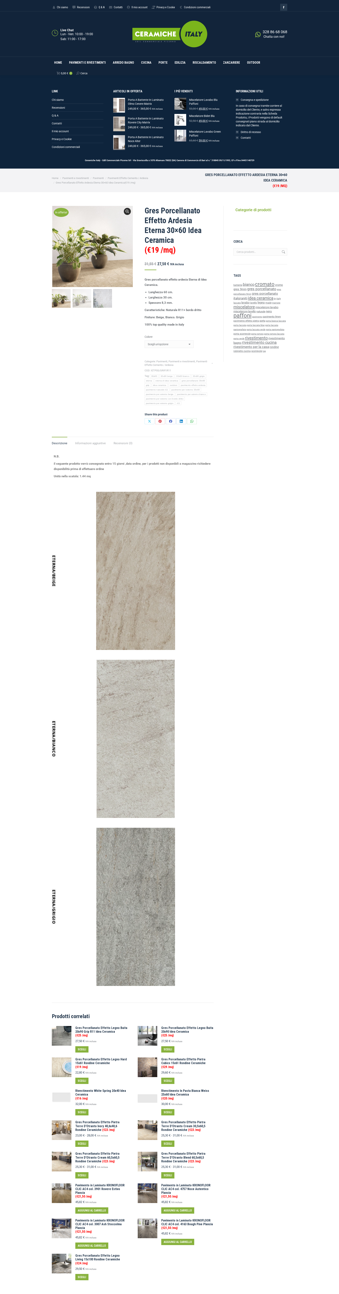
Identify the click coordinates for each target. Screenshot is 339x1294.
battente (237, 285)
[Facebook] (171, 421)
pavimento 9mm (272, 316)
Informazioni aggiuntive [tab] (90, 443)
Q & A (55, 115)
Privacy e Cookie (62, 139)
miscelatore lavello (244, 311)
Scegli (82, 1049)
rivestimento (256, 337)
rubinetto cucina (242, 351)
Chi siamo (58, 99)
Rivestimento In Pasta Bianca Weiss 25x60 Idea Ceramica (185, 1094)
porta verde (238, 338)
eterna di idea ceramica (167, 381)
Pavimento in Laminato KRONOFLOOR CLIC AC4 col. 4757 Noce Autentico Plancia (186, 1191)
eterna (149, 381)
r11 (178, 403)
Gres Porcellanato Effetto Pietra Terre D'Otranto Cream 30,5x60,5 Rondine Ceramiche (183, 1126)
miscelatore (244, 306)
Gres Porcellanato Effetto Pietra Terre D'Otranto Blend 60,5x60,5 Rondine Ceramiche (183, 1157)
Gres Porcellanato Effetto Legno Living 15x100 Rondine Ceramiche (97, 1259)
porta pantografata (275, 329)
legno (261, 302)
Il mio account (60, 131)
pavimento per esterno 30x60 (185, 390)
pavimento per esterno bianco (191, 394)
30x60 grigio (199, 376)
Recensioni (58, 107)
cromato (264, 284)
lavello (253, 302)
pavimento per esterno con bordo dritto (164, 399)
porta (262, 320)
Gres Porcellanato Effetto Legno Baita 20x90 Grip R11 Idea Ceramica (101, 1031)
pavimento (257, 316)
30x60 (154, 376)
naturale (260, 311)
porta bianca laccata (276, 321)
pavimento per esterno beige (160, 394)
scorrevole (256, 351)
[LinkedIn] (181, 421)
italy (278, 298)
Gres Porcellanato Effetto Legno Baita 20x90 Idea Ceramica (187, 1031)
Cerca (283, 252)
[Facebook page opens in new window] (283, 7)
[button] (127, 211)
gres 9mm (240, 289)
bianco (248, 284)
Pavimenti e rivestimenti (182, 361)
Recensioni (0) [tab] (123, 443)
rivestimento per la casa (251, 347)
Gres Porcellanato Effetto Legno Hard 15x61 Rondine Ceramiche (101, 1063)
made (268, 302)
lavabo (245, 302)
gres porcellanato (261, 289)
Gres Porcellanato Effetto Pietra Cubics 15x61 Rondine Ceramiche (183, 1063)
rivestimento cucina (259, 342)
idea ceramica (159, 385)
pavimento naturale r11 (157, 390)
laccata (237, 303)
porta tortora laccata (274, 334)
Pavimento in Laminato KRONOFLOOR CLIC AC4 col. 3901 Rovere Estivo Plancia (100, 1191)
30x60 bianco (182, 376)
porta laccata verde (256, 329)
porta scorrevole (242, 333)
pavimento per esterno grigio (159, 403)
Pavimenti (161, 361)
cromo (279, 284)
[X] (149, 421)
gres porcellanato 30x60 (193, 381)
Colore (148, 336)
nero (269, 311)
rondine (274, 347)
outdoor (173, 385)
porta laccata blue (256, 325)
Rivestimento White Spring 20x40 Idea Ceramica (100, 1094)
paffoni (242, 315)
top (264, 351)
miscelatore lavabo (266, 307)
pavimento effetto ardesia (193, 385)
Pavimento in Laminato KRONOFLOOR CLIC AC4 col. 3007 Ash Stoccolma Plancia (100, 1226)
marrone (276, 303)
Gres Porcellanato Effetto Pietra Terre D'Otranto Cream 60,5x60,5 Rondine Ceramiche (97, 1157)
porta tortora (257, 334)
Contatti (57, 123)
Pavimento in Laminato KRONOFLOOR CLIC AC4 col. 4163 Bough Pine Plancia (187, 1224)
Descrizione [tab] (59, 443)
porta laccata (239, 325)
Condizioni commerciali (66, 147)
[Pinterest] (160, 421)
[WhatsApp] (192, 421)
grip (147, 385)
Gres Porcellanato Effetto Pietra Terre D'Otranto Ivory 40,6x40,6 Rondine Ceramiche (97, 1126)
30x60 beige (167, 376)
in (275, 298)
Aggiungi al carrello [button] (92, 1210)
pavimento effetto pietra (246, 320)
